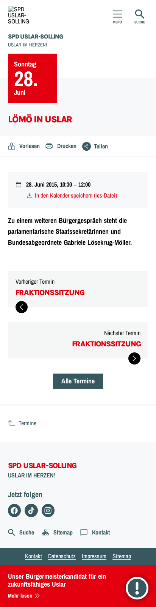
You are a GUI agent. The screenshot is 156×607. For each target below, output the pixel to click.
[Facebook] (14, 510)
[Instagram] (48, 510)
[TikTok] (31, 510)
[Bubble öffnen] (137, 588)
